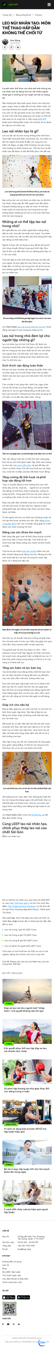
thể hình (16, 964)
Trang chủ (7, 15)
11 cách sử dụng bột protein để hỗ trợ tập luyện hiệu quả (25, 1130)
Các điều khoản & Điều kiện (15, 1278)
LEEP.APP (42, 119)
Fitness (38, 15)
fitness (13, 961)
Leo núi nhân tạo (33, 961)
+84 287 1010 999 (26, 1245)
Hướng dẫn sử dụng (11, 1261)
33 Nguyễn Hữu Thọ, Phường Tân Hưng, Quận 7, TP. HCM (31, 1237)
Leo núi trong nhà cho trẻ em (31, 327)
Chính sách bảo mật (12, 1282)
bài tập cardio (29, 551)
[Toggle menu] (49, 4)
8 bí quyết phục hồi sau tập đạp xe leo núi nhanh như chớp (25, 1050)
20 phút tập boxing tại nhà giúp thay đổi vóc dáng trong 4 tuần (26, 1090)
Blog (4, 1268)
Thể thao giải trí (22, 903)
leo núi (21, 961)
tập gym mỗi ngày (22, 465)
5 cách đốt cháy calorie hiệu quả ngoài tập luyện (26, 1211)
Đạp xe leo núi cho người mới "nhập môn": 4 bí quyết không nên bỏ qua (24, 1009)
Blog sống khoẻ (23, 15)
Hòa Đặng (15, 40)
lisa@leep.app (24, 1249)
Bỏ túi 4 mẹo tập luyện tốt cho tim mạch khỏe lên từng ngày (27, 1170)
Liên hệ (5, 1265)
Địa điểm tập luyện (11, 1272)
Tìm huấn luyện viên (11, 1275)
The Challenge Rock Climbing (21, 906)
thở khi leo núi (38, 815)
